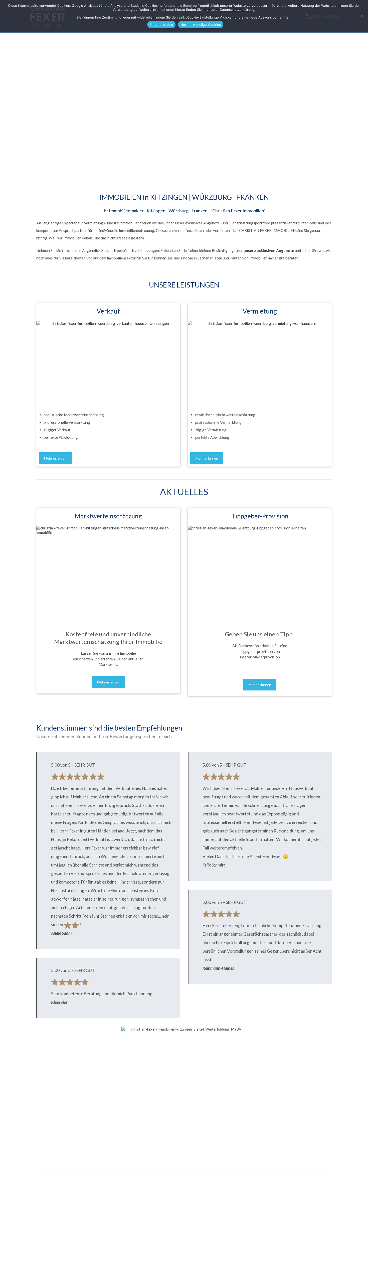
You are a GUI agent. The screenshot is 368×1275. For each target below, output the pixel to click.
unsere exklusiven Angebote (269, 250)
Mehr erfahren (55, 458)
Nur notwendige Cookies (200, 25)
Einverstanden (161, 25)
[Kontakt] (59, 1190)
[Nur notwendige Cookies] (361, 16)
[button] (29, 100)
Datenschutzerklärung (237, 10)
